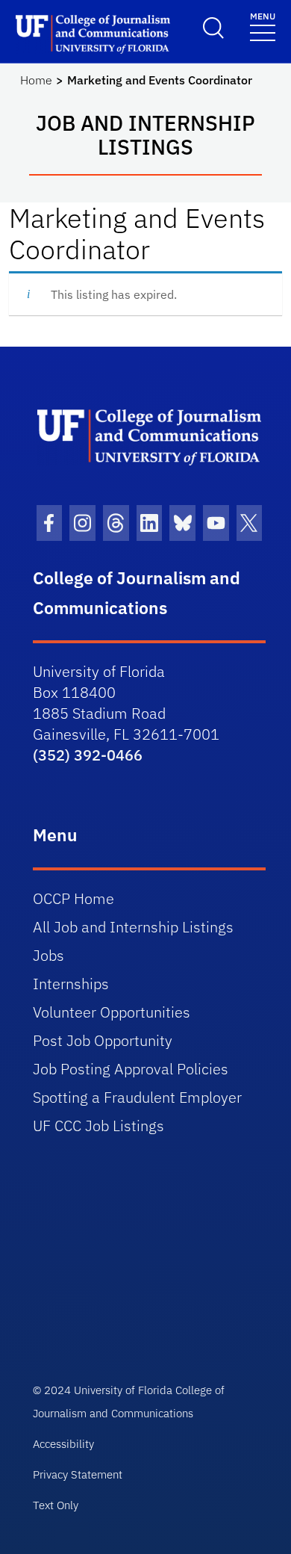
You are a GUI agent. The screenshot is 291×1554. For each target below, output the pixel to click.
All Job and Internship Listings (133, 927)
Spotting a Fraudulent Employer (137, 1097)
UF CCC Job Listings (98, 1125)
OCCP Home (73, 898)
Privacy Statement (77, 1474)
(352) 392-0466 (88, 755)
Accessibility (63, 1444)
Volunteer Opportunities (111, 1012)
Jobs (48, 955)
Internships (71, 983)
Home (36, 79)
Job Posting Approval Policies (130, 1069)
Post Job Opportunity (102, 1040)
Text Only (55, 1505)
